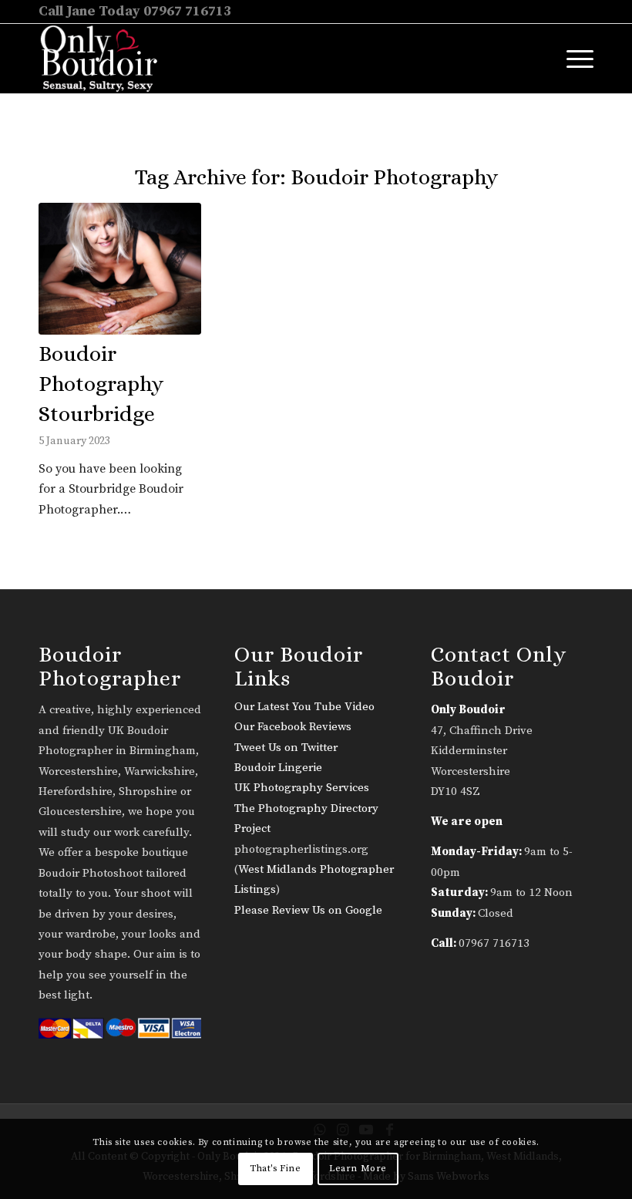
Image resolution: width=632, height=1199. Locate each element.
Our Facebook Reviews (292, 726)
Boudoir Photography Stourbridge (101, 384)
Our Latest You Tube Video (304, 706)
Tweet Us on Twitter (286, 747)
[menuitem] (572, 58)
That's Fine (275, 1168)
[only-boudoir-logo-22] (106, 58)
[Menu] (572, 58)
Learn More (358, 1168)
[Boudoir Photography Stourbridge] (120, 269)
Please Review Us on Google (308, 910)
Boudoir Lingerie (278, 767)
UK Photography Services (301, 787)
